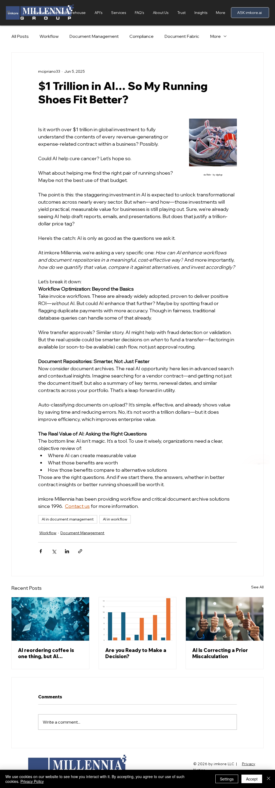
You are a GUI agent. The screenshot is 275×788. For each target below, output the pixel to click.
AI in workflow (115, 519)
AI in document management (68, 519)
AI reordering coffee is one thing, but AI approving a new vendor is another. (50, 653)
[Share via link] (80, 551)
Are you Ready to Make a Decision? (135, 653)
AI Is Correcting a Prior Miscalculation (220, 653)
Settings (227, 779)
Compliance (141, 36)
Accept (252, 779)
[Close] (268, 779)
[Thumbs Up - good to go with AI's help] (224, 619)
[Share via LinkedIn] (67, 551)
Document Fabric (181, 36)
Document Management (94, 36)
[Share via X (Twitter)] (53, 551)
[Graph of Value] (137, 619)
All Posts (20, 36)
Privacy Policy (32, 781)
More (215, 36)
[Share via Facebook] (40, 551)
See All (257, 587)
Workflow (49, 36)
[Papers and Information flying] (50, 619)
